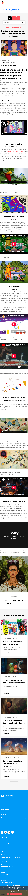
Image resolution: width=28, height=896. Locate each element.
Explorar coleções (14, 18)
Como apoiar (4, 854)
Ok (8, 893)
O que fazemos (5, 840)
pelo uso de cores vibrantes (14, 151)
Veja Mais (14, 783)
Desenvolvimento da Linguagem (14, 600)
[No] (26, 890)
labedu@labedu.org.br (7, 866)
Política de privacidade (16, 893)
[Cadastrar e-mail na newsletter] (26, 818)
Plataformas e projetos (7, 843)
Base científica (4, 846)
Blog (2, 851)
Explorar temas (18, 18)
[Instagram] (8, 832)
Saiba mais (6, 653)
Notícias (3, 848)
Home (10, 18)
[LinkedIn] (12, 832)
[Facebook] (2, 832)
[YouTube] (5, 832)
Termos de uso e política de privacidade (11, 857)
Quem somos (4, 837)
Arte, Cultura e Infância (14, 603)
